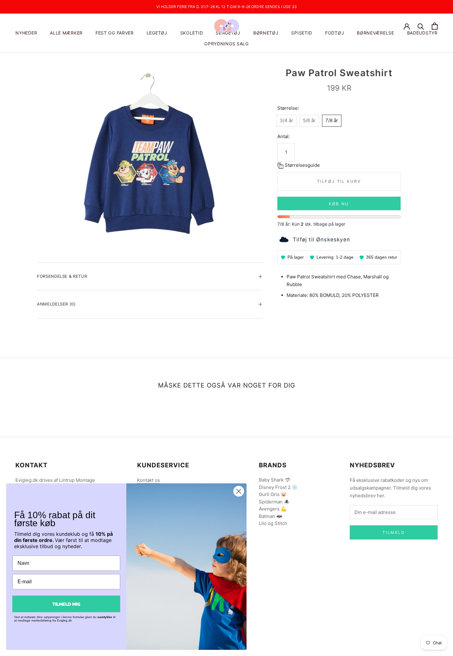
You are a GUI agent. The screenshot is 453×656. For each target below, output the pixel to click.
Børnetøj (266, 32)
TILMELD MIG (66, 604)
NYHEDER (26, 32)
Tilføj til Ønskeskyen (321, 239)
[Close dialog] (238, 491)
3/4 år (286, 120)
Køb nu (339, 203)
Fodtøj (334, 32)
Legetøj (157, 32)
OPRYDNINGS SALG (226, 43)
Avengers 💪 (273, 509)
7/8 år (331, 120)
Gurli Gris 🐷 (273, 494)
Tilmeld (393, 532)
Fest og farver (115, 32)
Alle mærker (66, 32)
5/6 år (309, 120)
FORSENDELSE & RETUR (62, 276)
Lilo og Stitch (273, 523)
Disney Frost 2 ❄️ (278, 487)
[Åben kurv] (435, 26)
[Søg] (421, 26)
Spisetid (301, 32)
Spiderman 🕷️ (274, 502)
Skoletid (191, 32)
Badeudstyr (422, 32)
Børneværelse (375, 32)
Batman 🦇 (270, 516)
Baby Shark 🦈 (275, 480)
